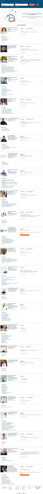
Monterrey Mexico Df (12, 6)
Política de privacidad (11, 489)
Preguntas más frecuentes (18, 487)
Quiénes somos (10, 487)
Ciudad (16, 3)
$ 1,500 (15, 157)
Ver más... (3, 73)
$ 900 (15, 400)
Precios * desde (10, 31)
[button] (37, 5)
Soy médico (39, 1)
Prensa (30, 488)
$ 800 (15, 308)
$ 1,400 (15, 291)
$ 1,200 (15, 61)
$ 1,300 (15, 270)
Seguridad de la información (24, 487)
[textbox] (7, 4)
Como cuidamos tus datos (24, 489)
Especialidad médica (4, 3)
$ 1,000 (15, 81)
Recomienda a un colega (18, 489)
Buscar (32, 4)
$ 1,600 (15, 31)
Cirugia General (18, 6)
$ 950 (15, 348)
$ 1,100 (15, 435)
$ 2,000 (15, 362)
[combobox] (7, 4)
